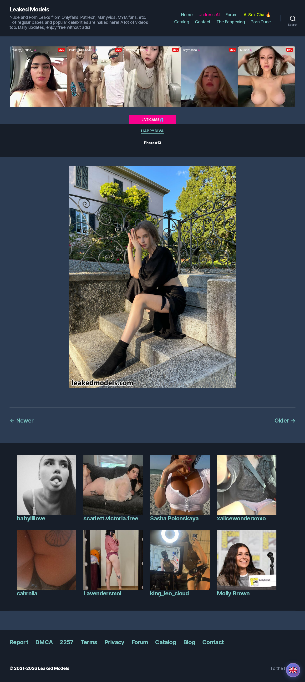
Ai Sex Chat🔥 (257, 14)
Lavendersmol (102, 593)
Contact (202, 21)
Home (187, 14)
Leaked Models (29, 9)
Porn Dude (261, 21)
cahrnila (27, 593)
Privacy (114, 642)
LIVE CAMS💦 (152, 120)
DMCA (44, 642)
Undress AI (208, 14)
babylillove (31, 518)
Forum (231, 14)
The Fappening (230, 21)
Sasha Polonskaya (174, 518)
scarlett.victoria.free (110, 518)
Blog (189, 642)
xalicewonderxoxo (241, 518)
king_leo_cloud (169, 593)
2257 (66, 642)
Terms (89, 642)
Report (19, 642)
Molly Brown (233, 593)
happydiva (152, 131)
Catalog (181, 21)
